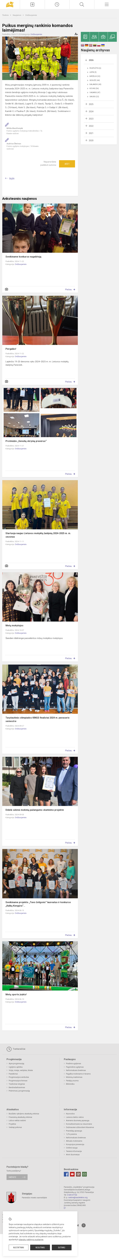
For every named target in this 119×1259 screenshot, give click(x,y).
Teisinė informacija (74, 1151)
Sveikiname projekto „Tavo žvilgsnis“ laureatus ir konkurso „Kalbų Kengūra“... (38, 904)
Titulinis (5, 15)
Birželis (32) (95, 76)
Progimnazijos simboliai (19, 1077)
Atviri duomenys (73, 1154)
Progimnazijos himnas (18, 1081)
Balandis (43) (95, 84)
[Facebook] (66, 1174)
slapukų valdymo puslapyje (31, 1239)
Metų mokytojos (14, 625)
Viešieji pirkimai (15, 1127)
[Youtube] (72, 1174)
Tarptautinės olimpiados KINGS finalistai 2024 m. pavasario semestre (38, 719)
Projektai (12, 1124)
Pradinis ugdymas (73, 1063)
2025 (91, 104)
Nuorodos (70, 1114)
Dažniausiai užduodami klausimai (80, 1127)
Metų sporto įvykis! (16, 994)
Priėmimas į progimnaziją (19, 1091)
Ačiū (67, 164)
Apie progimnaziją (16, 1063)
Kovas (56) (94, 88)
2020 (91, 140)
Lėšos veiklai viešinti (17, 1120)
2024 (91, 111)
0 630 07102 (72, 1195)
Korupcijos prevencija (75, 1144)
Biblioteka (70, 1084)
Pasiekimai (13, 1074)
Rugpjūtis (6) (95, 68)
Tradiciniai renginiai (17, 1084)
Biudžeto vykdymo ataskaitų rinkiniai (24, 1114)
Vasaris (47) (95, 92)
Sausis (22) (94, 97)
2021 (91, 133)
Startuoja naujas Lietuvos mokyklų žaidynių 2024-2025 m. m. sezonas (38, 535)
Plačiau (68, 289)
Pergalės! (11, 349)
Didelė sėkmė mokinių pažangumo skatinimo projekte (35, 810)
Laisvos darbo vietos (75, 1117)
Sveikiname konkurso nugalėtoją (23, 256)
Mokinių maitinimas (74, 1077)
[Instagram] (78, 1174)
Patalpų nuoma (72, 1081)
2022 (91, 126)
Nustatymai (18, 1247)
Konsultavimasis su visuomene (79, 1124)
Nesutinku (40, 1247)
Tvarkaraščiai (18, 1049)
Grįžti (11, 178)
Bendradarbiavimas (17, 1087)
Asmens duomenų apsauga (77, 1120)
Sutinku (61, 1247)
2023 (91, 119)
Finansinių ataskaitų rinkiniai (20, 1117)
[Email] (84, 1174)
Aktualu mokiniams (74, 1141)
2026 (91, 60)
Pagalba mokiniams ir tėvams (78, 1074)
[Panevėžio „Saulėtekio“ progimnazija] (10, 4)
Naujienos (17, 15)
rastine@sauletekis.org (78, 1197)
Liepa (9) (93, 72)
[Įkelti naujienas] (32, 4)
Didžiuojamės (31, 15)
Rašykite (12, 1177)
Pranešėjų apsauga (74, 1131)
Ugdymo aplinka (15, 1067)
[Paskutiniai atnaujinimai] (57, 4)
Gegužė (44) (95, 80)
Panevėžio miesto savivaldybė (34, 1197)
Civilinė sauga (71, 1148)
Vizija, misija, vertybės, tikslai (21, 1070)
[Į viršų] (84, 1225)
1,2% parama (71, 1134)
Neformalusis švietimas (76, 1070)
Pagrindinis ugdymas (75, 1067)
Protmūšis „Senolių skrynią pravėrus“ (26, 441)
